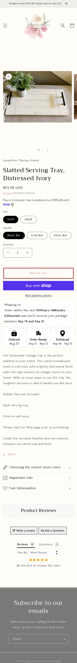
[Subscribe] (64, 639)
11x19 (10, 219)
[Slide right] (47, 150)
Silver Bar (60, 235)
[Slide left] (29, 150)
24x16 (28, 219)
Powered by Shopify (52, 661)
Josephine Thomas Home (33, 661)
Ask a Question (54, 530)
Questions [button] (46, 544)
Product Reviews (38, 510)
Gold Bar (37, 235)
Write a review (25, 530)
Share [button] (12, 454)
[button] (5, 25)
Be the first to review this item (38, 565)
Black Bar (14, 235)
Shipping (7, 193)
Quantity (8, 244)
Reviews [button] (22, 544)
